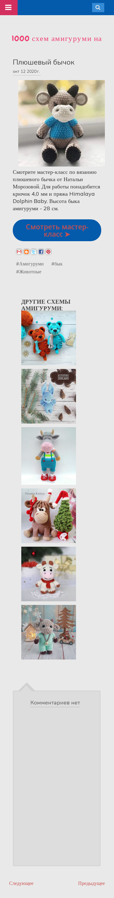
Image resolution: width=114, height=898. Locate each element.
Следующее (21, 883)
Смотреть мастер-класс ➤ (57, 230)
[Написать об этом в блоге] (26, 252)
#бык (57, 264)
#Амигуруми (30, 264)
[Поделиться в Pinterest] (48, 252)
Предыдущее (91, 883)
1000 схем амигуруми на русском (57, 43)
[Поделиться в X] (34, 252)
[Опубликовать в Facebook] (41, 252)
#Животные (28, 271)
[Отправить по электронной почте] (19, 252)
